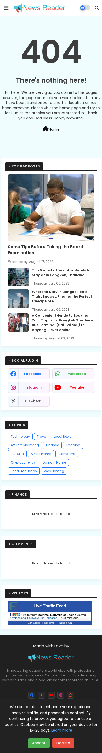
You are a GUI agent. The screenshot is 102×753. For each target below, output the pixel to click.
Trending (73, 445)
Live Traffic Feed (49, 606)
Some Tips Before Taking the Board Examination (45, 250)
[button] (97, 8)
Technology (20, 436)
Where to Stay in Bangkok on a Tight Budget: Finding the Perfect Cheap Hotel (62, 296)
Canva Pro (66, 453)
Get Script (34, 622)
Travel (42, 436)
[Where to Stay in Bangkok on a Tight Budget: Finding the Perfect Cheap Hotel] (18, 298)
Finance (52, 445)
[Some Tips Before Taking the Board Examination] (51, 207)
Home (54, 129)
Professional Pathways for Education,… (36, 617)
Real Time (48, 622)
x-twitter (33, 401)
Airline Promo (41, 453)
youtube (77, 387)
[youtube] (51, 695)
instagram (33, 387)
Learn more (61, 730)
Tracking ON (64, 622)
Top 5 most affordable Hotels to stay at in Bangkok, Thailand (61, 272)
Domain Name (54, 462)
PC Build (17, 453)
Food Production (24, 471)
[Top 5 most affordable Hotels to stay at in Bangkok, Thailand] (18, 277)
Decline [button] (63, 742)
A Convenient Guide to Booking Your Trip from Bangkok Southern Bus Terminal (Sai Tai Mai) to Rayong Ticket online (62, 322)
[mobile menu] (6, 7)
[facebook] (31, 695)
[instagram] (60, 695)
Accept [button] (39, 742)
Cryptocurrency (23, 462)
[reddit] (70, 695)
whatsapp (77, 374)
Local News (62, 436)
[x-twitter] (41, 695)
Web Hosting (54, 471)
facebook (32, 374)
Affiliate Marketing (25, 445)
